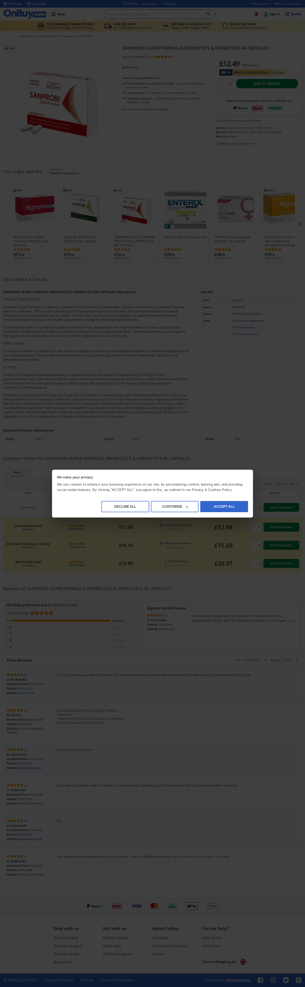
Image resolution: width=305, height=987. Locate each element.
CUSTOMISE (172, 506)
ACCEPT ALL (224, 506)
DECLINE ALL (125, 506)
